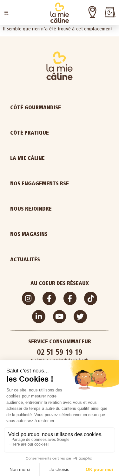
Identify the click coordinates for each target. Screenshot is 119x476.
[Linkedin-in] (38, 316)
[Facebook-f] (49, 298)
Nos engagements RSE (39, 184)
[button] (6, 12)
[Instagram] (28, 298)
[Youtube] (59, 316)
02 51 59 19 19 (60, 352)
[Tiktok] (90, 298)
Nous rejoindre (31, 209)
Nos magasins (29, 234)
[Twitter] (80, 316)
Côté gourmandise (35, 108)
